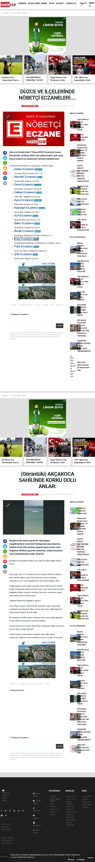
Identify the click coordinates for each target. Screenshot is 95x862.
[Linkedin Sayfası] (19, 811)
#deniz (40, 684)
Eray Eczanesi (26, 239)
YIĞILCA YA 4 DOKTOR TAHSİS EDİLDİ (83, 201)
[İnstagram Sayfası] (11, 811)
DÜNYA (52, 812)
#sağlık (45, 305)
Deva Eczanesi (27, 184)
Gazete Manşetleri (70, 824)
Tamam (81, 860)
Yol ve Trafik (70, 799)
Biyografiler (87, 802)
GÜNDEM (22, 3)
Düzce (28, 181)
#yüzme (33, 684)
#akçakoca (14, 684)
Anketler (86, 799)
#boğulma (24, 684)
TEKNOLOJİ (71, 3)
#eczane (13, 305)
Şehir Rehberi (71, 820)
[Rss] (24, 811)
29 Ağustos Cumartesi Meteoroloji (82, 211)
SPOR (51, 3)
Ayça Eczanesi (28, 200)
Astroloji (86, 807)
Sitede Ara (87, 796)
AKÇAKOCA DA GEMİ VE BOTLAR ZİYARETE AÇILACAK (83, 266)
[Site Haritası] (3, 815)
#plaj (47, 684)
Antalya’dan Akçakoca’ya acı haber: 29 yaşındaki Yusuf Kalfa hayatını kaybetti (82, 153)
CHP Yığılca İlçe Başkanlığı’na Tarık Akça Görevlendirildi (83, 225)
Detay (71, 860)
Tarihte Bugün (71, 812)
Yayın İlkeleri (6, 827)
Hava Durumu (71, 796)
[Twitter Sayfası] (6, 811)
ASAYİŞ (53, 815)
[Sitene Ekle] (7, 815)
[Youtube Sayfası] (15, 811)
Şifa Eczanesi (26, 254)
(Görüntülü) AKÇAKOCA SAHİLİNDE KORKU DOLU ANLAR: (82, 310)
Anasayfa (5, 13)
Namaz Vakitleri (69, 803)
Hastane (27, 197)
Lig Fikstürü (70, 809)
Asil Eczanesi (26, 215)
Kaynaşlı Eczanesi (29, 207)
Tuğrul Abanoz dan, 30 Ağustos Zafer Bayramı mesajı (83, 124)
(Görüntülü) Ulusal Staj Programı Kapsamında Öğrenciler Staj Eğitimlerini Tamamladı (83, 328)
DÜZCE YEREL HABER (37, 3)
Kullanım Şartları (7, 837)
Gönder (60, 325)
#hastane (59, 305)
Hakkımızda (5, 824)
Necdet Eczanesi (28, 176)
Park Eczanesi (26, 246)
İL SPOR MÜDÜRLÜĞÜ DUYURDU (82, 137)
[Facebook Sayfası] (2, 811)
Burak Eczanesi (27, 231)
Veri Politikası (6, 830)
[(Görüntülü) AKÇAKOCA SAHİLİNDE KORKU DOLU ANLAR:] (33, 517)
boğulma (13, 592)
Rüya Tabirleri (88, 805)
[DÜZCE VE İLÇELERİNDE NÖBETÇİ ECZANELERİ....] (33, 129)
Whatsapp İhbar (7, 840)
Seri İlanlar (70, 817)
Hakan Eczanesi (28, 192)
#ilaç (52, 305)
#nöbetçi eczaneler (25, 305)
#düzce (38, 305)
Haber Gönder (6, 843)
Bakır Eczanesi (27, 223)
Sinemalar (70, 815)
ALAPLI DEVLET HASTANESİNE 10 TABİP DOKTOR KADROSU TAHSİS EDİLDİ (83, 173)
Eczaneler (70, 806)
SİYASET (60, 3)
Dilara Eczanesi (28, 169)
